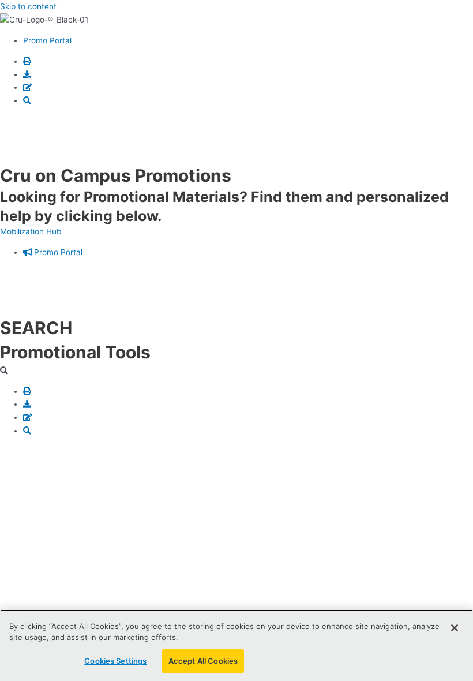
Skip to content (28, 6)
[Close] (454, 628)
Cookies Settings (115, 660)
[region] (236, 645)
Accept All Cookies (203, 660)
